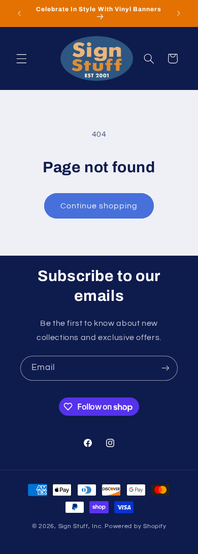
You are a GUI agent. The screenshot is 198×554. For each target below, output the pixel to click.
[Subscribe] (165, 368)
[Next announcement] (179, 13)
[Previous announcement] (19, 13)
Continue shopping (99, 206)
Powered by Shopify (135, 526)
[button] (21, 58)
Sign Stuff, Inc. (81, 526)
